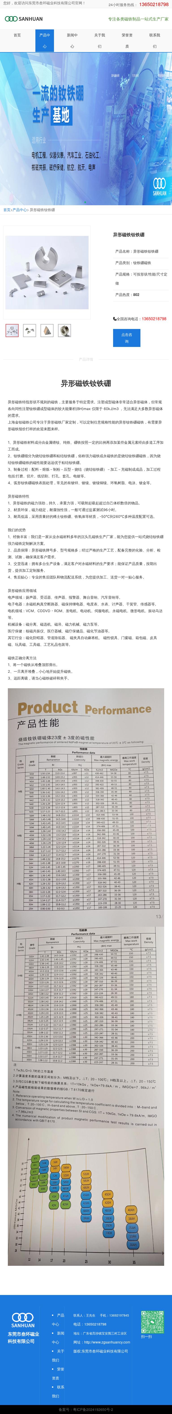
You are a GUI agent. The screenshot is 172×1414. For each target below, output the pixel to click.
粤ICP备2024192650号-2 (93, 1409)
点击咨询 (126, 338)
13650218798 (153, 3)
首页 (7, 209)
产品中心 (20, 209)
